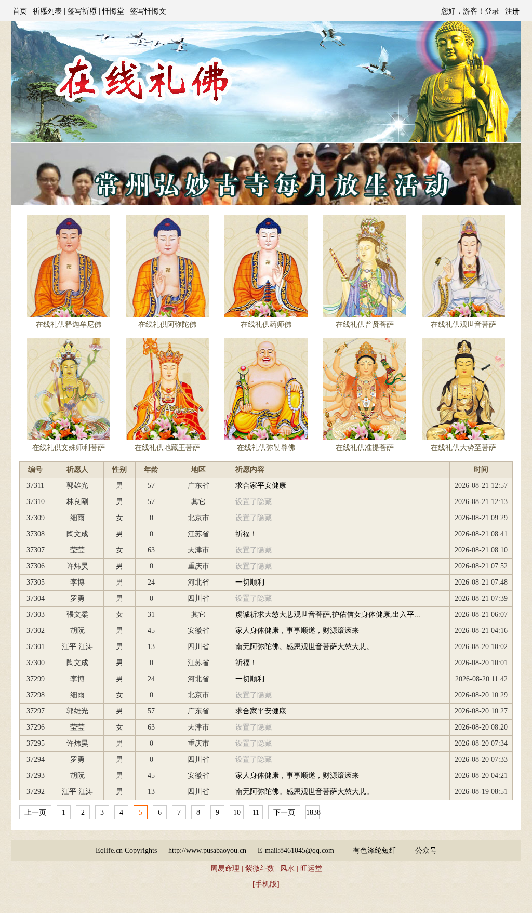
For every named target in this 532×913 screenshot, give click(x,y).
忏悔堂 (113, 11)
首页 (19, 11)
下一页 (284, 812)
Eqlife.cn (109, 850)
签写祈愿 (82, 11)
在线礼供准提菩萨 (365, 448)
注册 (512, 11)
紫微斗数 (259, 868)
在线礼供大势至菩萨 (463, 448)
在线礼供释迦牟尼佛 (68, 324)
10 (237, 812)
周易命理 (225, 868)
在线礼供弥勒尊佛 (266, 448)
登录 (492, 11)
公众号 (426, 850)
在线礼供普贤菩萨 (365, 324)
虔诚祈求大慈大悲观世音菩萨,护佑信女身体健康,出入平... (327, 614)
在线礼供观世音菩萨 (463, 324)
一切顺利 (249, 582)
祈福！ (246, 534)
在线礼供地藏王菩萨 (167, 448)
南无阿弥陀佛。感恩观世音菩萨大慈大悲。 (304, 647)
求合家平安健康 (260, 485)
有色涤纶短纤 (374, 850)
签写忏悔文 (148, 11)
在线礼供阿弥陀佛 (167, 324)
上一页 (35, 812)
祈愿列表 (47, 11)
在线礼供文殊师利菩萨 (68, 448)
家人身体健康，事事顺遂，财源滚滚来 (297, 630)
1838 (313, 812)
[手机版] (266, 884)
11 (255, 812)
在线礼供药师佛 (266, 324)
